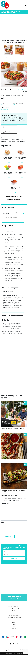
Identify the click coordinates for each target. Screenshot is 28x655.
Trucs (14, 626)
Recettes (7, 11)
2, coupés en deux (7, 173)
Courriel (3, 529)
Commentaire (5, 503)
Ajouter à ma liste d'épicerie (14, 199)
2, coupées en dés (20, 173)
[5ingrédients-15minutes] (7, 637)
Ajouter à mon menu (10, 132)
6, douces (20, 158)
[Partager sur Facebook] (1, 89)
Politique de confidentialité (14, 617)
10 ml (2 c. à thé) (14, 188)
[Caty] (13, 637)
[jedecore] (21, 637)
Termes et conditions (14, 615)
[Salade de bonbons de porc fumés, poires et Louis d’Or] (14, 476)
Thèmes (14, 624)
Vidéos (14, 628)
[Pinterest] (13, 643)
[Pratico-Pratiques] (2, 637)
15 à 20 (7, 158)
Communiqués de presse (14, 613)
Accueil (2, 11)
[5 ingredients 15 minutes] (3, 5)
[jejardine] (25, 637)
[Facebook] (10, 643)
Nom (2, 522)
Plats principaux (13, 11)
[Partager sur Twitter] (3, 89)
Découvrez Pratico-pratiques (14, 609)
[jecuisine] (17, 637)
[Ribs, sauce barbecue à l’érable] (14, 446)
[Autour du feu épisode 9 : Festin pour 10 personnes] (14, 414)
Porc (19, 11)
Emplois (14, 611)
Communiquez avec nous (14, 606)
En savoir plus (14, 597)
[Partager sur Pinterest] (5, 89)
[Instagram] (17, 643)
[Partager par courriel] (10, 89)
